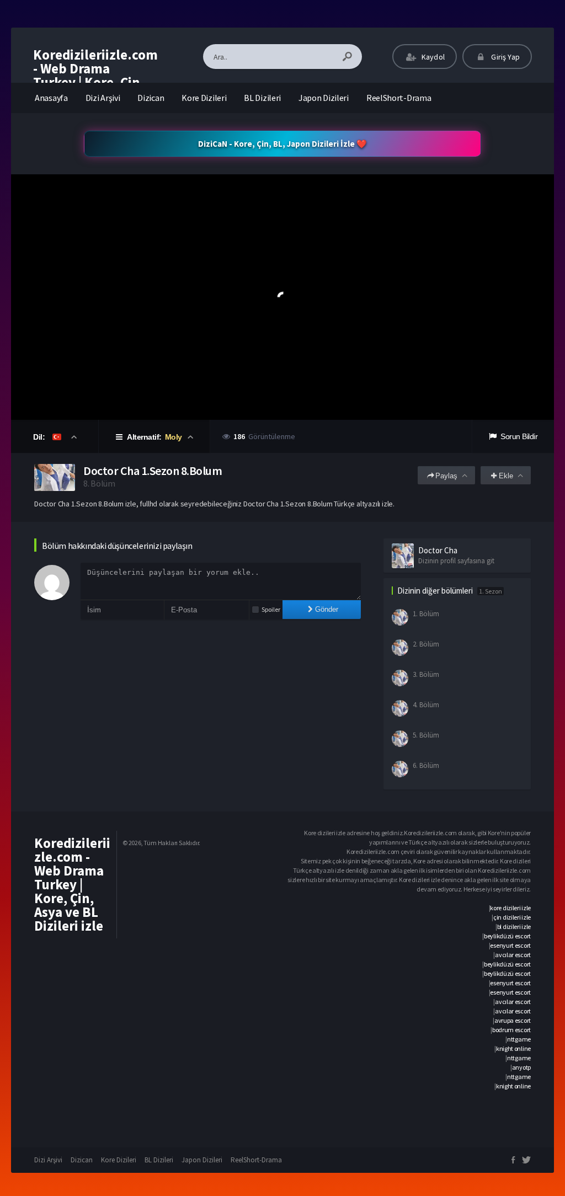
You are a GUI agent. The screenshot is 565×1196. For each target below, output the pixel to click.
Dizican (150, 97)
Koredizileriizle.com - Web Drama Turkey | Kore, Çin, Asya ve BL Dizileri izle (95, 82)
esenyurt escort (510, 945)
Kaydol (432, 57)
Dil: (40, 437)
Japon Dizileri (324, 97)
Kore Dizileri (204, 97)
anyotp (521, 1067)
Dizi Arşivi (103, 97)
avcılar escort (513, 955)
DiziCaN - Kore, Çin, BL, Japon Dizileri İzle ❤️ (282, 143)
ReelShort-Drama (398, 97)
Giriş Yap (504, 57)
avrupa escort (512, 1020)
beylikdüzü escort (507, 936)
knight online (513, 1048)
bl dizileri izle (514, 926)
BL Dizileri (262, 97)
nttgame (519, 1039)
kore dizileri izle (510, 908)
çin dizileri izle (512, 917)
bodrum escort (511, 1030)
